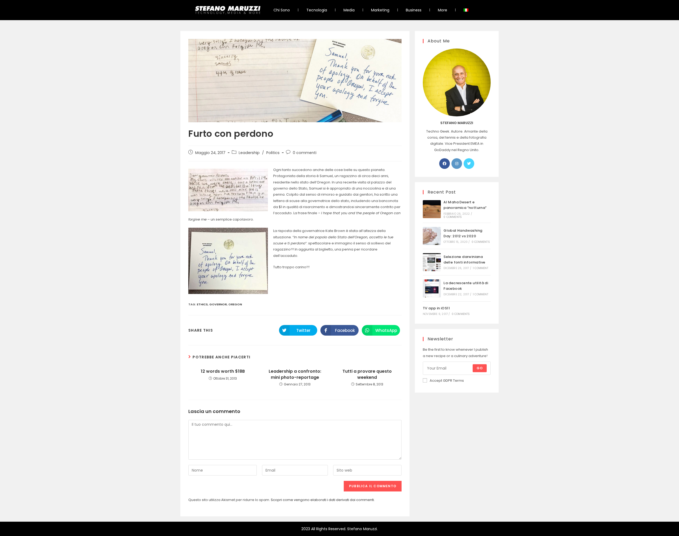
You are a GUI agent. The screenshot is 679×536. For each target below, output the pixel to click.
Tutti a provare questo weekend (367, 374)
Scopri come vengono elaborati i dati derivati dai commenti (322, 499)
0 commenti (304, 152)
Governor (218, 304)
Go (480, 368)
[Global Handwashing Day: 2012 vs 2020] (432, 236)
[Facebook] (444, 163)
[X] (469, 163)
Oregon (235, 304)
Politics (273, 152)
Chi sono (281, 10)
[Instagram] (456, 163)
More (442, 10)
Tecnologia (316, 10)
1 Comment (480, 268)
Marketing (380, 10)
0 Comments (452, 217)
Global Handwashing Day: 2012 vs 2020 (462, 233)
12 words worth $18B (223, 371)
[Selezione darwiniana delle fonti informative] (432, 262)
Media (349, 10)
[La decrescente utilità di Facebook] (432, 288)
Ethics (202, 304)
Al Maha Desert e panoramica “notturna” (464, 205)
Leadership (249, 152)
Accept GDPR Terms (447, 380)
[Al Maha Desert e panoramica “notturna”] (432, 209)
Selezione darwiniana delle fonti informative (464, 259)
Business (413, 10)
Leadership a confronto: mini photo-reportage (295, 374)
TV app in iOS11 (436, 308)
